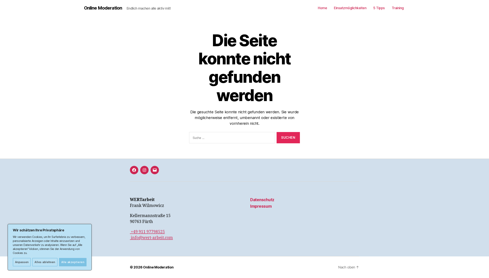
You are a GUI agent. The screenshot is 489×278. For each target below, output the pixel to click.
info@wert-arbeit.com (151, 237)
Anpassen (22, 262)
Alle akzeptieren (72, 262)
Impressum (261, 206)
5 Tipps (379, 8)
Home (322, 8)
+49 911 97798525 (147, 231)
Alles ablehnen (45, 262)
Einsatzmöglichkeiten (350, 8)
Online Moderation (103, 8)
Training (398, 8)
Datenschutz (262, 199)
